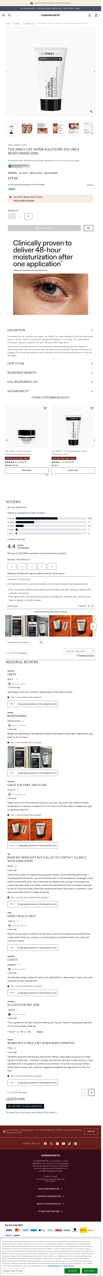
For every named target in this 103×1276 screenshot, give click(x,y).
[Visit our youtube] (63, 1144)
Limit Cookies (89, 1271)
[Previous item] (7, 440)
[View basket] (96, 15)
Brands (17, 23)
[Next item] (94, 440)
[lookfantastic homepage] (50, 15)
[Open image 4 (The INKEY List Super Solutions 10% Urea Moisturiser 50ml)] (58, 128)
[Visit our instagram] (57, 1144)
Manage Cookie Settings (13, 1271)
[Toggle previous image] (7, 72)
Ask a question (51, 173)
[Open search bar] (10, 15)
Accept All (72, 1271)
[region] (50, 1257)
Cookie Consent (50, 1176)
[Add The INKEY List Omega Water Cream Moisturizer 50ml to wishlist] (92, 408)
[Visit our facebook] (45, 1144)
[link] (90, 15)
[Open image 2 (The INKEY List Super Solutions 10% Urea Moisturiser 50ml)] (27, 128)
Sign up (91, 1131)
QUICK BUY (27, 470)
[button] (50, 166)
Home (8, 23)
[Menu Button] (3, 15)
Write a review (36, 173)
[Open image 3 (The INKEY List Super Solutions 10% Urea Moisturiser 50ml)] (42, 128)
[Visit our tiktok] (69, 1144)
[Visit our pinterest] (75, 1144)
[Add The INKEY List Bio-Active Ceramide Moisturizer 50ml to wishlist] (45, 408)
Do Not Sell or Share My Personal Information (50, 1180)
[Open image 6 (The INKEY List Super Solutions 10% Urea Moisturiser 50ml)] (89, 128)
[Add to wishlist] (88, 228)
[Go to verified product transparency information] (19, 166)
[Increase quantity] (28, 216)
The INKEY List (29, 23)
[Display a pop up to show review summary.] (25, 462)
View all (90, 185)
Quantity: (13, 211)
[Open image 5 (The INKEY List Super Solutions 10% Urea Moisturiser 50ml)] (73, 128)
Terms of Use (68, 1266)
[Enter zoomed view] (91, 112)
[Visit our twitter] (51, 1144)
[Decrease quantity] (12, 216)
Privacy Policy (54, 1266)
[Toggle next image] (94, 72)
